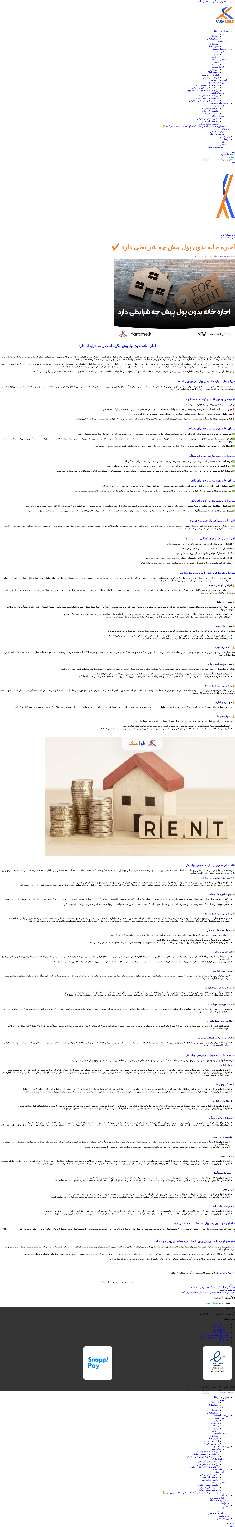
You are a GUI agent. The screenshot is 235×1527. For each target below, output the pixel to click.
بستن (232, 1526)
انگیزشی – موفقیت (210, 75)
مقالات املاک (224, 237)
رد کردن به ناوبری (226, 1)
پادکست (220, 41)
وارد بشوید (210, 1303)
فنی (222, 142)
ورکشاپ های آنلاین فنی (208, 95)
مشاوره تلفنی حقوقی (209, 124)
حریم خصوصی (223, 1342)
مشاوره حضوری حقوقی (208, 118)
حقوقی (221, 144)
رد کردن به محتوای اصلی (207, 1)
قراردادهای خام (217, 131)
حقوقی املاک (213, 39)
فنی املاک (214, 36)
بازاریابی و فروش (211, 77)
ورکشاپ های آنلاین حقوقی (207, 98)
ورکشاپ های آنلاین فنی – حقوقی (204, 100)
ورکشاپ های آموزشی (220, 1327)
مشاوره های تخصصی (220, 1332)
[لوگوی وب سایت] (225, 26)
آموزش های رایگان (221, 1324)
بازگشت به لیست (227, 1290)
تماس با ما (225, 1340)
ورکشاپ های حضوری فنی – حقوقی (202, 90)
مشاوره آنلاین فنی (210, 111)
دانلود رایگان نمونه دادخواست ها (215, 1337)
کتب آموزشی (218, 67)
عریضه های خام (217, 134)
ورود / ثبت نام (223, 1518)
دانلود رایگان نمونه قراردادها (217, 1335)
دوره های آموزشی (221, 1330)
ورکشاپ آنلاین (217, 93)
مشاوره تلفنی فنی (210, 113)
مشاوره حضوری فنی (209, 108)
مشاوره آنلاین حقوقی (209, 121)
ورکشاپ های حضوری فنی (207, 85)
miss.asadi (222, 256)
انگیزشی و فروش (216, 147)
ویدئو (222, 33)
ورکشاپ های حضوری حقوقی (205, 88)
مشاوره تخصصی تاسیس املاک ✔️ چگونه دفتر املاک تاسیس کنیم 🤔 (193, 126)
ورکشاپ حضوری (216, 82)
